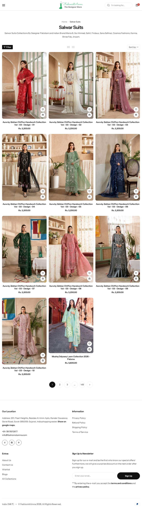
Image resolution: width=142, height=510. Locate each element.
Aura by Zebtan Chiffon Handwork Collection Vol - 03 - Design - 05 (71, 205)
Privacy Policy (79, 418)
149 (82, 384)
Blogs (4, 474)
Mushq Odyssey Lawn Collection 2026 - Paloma (71, 357)
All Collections (9, 478)
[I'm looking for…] (108, 5)
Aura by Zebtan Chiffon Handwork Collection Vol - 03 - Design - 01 (24, 123)
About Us (6, 460)
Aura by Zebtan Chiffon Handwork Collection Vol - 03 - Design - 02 (71, 123)
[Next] (90, 385)
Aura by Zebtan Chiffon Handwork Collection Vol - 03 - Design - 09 (117, 287)
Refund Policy (78, 422)
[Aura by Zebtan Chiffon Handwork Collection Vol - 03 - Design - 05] (71, 167)
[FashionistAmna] (71, 5)
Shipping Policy (79, 427)
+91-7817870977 (10, 431)
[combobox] (118, 5)
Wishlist (6, 469)
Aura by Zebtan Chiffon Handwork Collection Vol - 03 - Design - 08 (71, 287)
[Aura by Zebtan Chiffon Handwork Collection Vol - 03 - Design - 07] (24, 249)
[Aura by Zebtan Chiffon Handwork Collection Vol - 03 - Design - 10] (24, 331)
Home (64, 21)
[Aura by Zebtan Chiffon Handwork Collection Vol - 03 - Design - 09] (117, 249)
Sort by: (132, 47)
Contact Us (7, 465)
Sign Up (128, 476)
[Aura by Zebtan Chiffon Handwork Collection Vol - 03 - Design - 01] (24, 85)
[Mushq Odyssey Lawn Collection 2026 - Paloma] (71, 325)
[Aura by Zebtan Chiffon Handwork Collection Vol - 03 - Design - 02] (71, 85)
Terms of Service (80, 432)
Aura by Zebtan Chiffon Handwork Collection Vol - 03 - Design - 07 (24, 287)
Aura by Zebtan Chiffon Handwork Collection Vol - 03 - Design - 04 (24, 205)
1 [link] (52, 384)
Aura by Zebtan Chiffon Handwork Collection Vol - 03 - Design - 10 (24, 369)
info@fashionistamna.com (14, 435)
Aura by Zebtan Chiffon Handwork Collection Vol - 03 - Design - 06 (117, 205)
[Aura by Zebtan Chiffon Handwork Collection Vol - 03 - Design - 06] (117, 167)
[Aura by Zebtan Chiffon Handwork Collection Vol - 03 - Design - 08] (71, 249)
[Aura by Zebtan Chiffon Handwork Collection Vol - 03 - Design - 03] (117, 85)
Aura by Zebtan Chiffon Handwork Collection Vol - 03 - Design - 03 (117, 123)
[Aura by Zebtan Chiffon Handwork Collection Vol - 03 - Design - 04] (24, 167)
